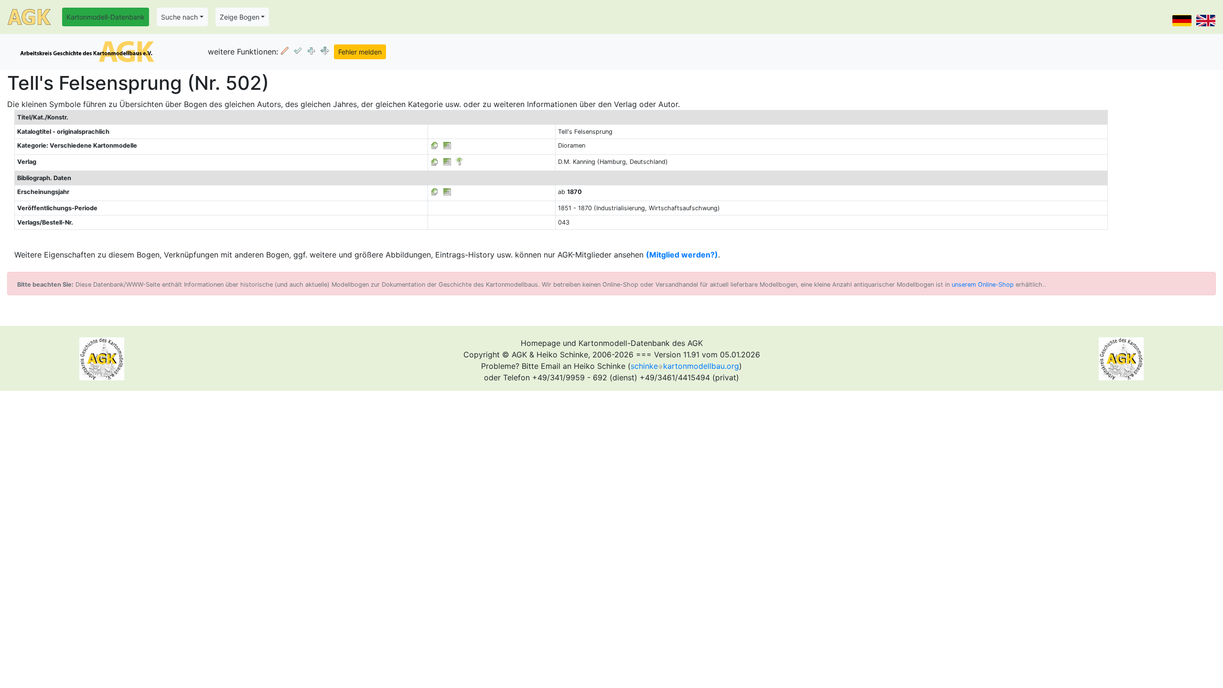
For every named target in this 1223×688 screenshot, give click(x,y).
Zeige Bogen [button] (239, 17)
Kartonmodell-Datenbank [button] (105, 17)
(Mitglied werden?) (682, 254)
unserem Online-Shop (983, 284)
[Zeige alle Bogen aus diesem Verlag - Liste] (434, 161)
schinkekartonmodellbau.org (685, 366)
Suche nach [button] (179, 17)
